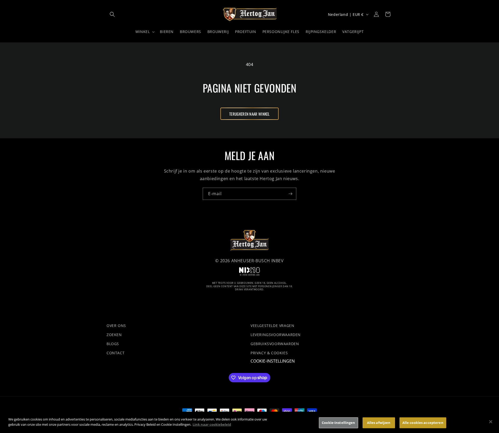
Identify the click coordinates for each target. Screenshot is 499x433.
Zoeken (114, 334)
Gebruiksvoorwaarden (275, 343)
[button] (112, 14)
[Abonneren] (290, 194)
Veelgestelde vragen (272, 325)
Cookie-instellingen (273, 361)
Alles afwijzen (379, 422)
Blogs (113, 343)
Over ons (116, 325)
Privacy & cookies (269, 353)
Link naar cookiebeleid (212, 424)
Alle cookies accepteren (422, 422)
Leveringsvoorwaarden (276, 334)
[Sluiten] (490, 421)
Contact (115, 353)
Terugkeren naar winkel (249, 114)
